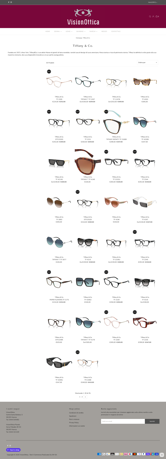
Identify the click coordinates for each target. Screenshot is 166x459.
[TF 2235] (145, 322)
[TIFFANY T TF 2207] (88, 82)
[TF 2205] (59, 82)
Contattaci (116, 31)
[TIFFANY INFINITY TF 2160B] (116, 122)
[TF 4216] (145, 282)
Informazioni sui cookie (77, 426)
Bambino (80, 31)
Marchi (93, 31)
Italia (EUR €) (152, 2)
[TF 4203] (145, 82)
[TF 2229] (116, 282)
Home (47, 31)
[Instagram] (11, 2)
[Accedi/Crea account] (153, 16)
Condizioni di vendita (76, 413)
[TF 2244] (145, 162)
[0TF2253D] (59, 122)
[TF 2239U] (116, 242)
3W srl (54, 455)
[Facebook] (9, 2)
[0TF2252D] (88, 202)
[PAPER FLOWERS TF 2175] (59, 282)
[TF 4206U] (88, 282)
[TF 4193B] (145, 122)
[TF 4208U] (59, 362)
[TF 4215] (88, 242)
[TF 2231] (88, 122)
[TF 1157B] (116, 82)
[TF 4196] (116, 202)
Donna (57, 31)
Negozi (104, 31)
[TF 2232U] (116, 162)
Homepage (79, 38)
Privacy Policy (74, 423)
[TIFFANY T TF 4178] (88, 322)
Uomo (68, 31)
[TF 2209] (116, 322)
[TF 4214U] (59, 162)
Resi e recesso (74, 419)
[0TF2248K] (59, 322)
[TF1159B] (88, 362)
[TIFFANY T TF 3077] (59, 242)
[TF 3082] (59, 202)
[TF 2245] (145, 242)
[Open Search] (150, 16)
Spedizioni (72, 416)
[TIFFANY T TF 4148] (88, 162)
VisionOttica (24, 455)
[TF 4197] (145, 202)
